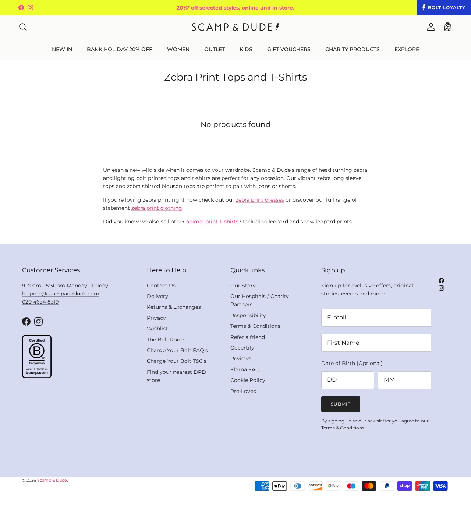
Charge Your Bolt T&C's (176, 361)
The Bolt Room (166, 339)
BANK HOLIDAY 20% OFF (119, 49)
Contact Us (161, 285)
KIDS (246, 49)
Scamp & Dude (52, 480)
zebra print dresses (260, 199)
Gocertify (242, 347)
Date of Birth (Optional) (352, 363)
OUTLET (214, 49)
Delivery (157, 296)
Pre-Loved (243, 391)
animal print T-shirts (212, 221)
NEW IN (62, 49)
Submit (341, 404)
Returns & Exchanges (174, 307)
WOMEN (178, 49)
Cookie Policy (247, 380)
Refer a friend (247, 337)
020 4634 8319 (40, 301)
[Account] (429, 26)
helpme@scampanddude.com (60, 293)
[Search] (22, 26)
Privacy (156, 318)
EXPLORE (406, 49)
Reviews (240, 358)
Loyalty (446, 7)
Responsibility (248, 315)
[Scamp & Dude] (235, 27)
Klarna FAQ (245, 369)
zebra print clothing (156, 208)
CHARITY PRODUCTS (352, 49)
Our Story (243, 285)
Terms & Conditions (255, 326)
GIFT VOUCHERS (289, 49)
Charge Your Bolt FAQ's (177, 350)
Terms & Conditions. (343, 428)
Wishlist (157, 328)
